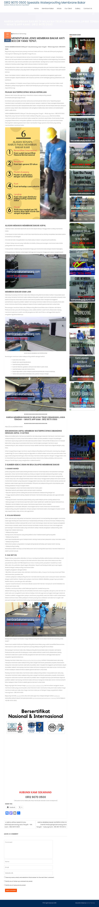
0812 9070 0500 (35, 797)
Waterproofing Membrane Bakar (32, 660)
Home (36, 8)
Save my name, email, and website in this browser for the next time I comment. (30, 877)
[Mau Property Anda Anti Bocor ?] (82, 421)
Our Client (68, 8)
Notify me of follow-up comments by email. (19, 881)
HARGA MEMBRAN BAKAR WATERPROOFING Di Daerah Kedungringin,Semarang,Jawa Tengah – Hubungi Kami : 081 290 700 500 (51, 824)
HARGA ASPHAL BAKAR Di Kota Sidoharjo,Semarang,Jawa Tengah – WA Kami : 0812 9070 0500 (18, 824)
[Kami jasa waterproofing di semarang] (82, 315)
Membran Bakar (48, 8)
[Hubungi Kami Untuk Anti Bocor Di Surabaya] (82, 156)
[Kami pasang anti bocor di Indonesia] (82, 448)
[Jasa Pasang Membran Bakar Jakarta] (82, 183)
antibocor (57, 696)
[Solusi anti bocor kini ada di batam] (82, 368)
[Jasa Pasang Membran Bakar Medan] (82, 130)
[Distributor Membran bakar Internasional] (82, 50)
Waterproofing (45, 116)
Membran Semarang (19, 34)
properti (19, 696)
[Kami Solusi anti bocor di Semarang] (82, 395)
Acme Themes (91, 903)
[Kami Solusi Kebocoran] (82, 209)
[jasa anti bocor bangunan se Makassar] (82, 501)
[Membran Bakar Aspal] (82, 77)
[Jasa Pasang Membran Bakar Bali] (82, 103)
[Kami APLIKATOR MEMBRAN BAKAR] (82, 236)
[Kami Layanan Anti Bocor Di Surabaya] (82, 262)
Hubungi (53, 698)
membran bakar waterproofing (35, 685)
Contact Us (88, 8)
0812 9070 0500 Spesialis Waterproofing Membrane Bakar (44, 2)
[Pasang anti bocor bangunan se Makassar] (82, 342)
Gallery (77, 8)
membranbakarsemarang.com (41, 698)
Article (59, 8)
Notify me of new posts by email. (16, 885)
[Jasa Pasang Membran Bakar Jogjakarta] (82, 289)
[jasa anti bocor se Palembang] (82, 474)
